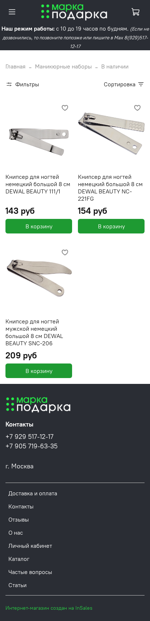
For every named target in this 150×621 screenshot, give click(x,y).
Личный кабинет (30, 545)
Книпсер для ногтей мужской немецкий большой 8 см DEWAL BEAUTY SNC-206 (34, 332)
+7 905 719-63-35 (31, 446)
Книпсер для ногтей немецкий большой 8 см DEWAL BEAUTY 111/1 (37, 184)
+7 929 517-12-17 (29, 437)
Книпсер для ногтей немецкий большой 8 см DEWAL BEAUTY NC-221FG (110, 187)
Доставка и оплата (32, 493)
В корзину (38, 226)
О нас (15, 532)
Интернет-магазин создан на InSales (48, 608)
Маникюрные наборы (63, 66)
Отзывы (18, 519)
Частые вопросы (30, 571)
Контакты (20, 506)
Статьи (17, 585)
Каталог (18, 558)
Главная (15, 66)
